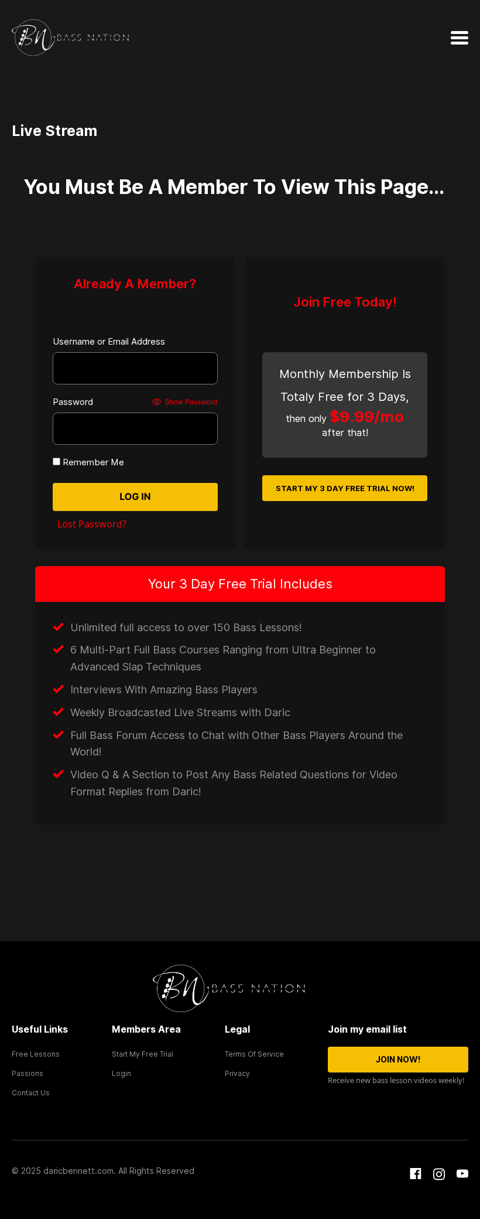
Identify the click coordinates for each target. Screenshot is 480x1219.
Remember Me (92, 462)
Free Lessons (36, 1054)
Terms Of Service (254, 1054)
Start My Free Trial (142, 1054)
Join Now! (398, 1059)
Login (121, 1073)
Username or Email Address (109, 341)
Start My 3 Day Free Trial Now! (345, 488)
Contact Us (31, 1092)
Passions (27, 1073)
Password (73, 402)
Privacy (237, 1073)
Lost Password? (91, 523)
